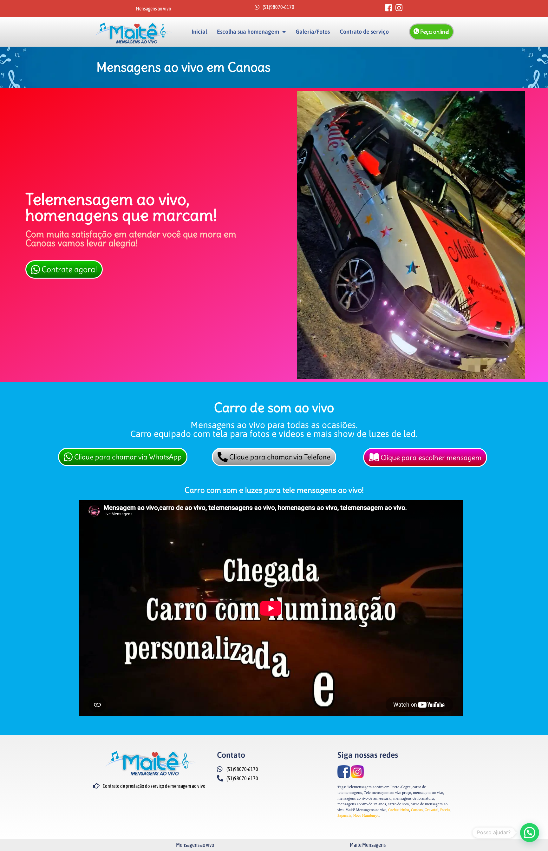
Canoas (417, 810)
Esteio (445, 810)
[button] (529, 832)
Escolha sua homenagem (248, 31)
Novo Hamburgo (366, 815)
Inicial (199, 31)
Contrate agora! (69, 269)
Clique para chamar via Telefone (279, 456)
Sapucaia (344, 815)
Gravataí (431, 810)
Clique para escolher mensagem (431, 457)
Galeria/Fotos (313, 31)
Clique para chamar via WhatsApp (128, 456)
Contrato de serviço (364, 31)
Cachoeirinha (398, 810)
